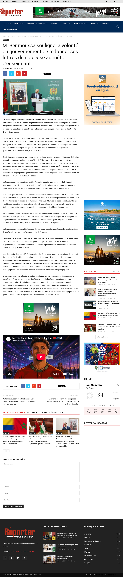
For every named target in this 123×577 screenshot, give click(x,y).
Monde (65, 24)
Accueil (7, 24)
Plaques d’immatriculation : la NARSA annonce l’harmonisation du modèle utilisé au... (109, 304)
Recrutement (54, 2)
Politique (18, 24)
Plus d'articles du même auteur (45, 412)
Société (54, 24)
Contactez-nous (66, 2)
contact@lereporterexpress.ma (22, 551)
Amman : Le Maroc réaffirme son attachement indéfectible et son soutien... (109, 327)
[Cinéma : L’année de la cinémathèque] (49, 559)
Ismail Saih (8, 68)
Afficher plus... (101, 337)
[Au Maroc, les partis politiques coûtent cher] (49, 548)
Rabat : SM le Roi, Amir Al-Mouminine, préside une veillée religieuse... (108, 280)
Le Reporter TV (10, 29)
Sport (104, 24)
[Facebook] (106, 1)
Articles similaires (14, 412)
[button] (117, 27)
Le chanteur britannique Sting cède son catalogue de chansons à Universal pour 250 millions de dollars (62, 401)
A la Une (6, 433)
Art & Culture (79, 24)
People (94, 24)
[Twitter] (114, 1)
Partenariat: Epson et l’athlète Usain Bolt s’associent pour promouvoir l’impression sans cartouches (19, 401)
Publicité (45, 2)
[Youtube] (118, 1)
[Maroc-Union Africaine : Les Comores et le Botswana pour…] (49, 536)
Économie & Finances (36, 24)
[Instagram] (110, 1)
